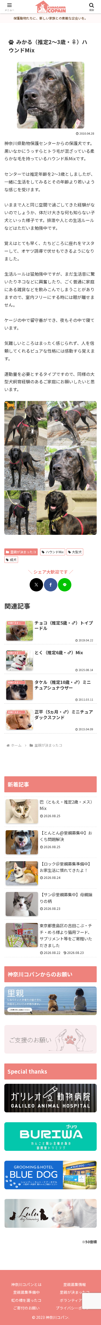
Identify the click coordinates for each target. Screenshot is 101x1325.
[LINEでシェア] (64, 584)
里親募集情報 (74, 1284)
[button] (90, 925)
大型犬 (77, 552)
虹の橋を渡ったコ (26, 1300)
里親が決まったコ (23, 552)
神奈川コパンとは (26, 1284)
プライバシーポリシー (74, 1308)
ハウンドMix (55, 552)
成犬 (13, 559)
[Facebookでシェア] (50, 584)
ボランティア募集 (75, 1300)
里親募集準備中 (26, 1292)
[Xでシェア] (36, 584)
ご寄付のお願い (26, 1308)
